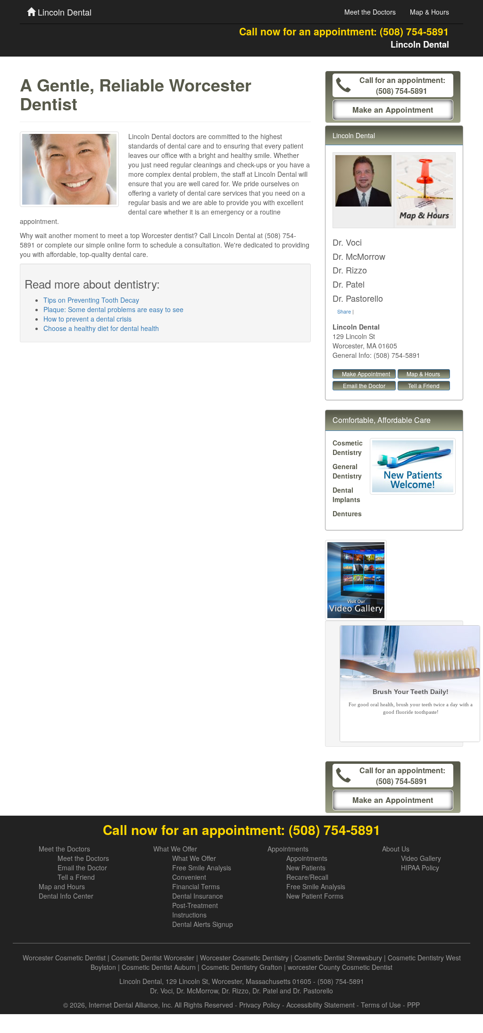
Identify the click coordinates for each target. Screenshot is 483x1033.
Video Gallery (421, 858)
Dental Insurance (197, 896)
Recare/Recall (307, 877)
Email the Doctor (364, 385)
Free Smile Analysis (201, 867)
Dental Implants (346, 494)
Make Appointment (366, 374)
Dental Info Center (66, 896)
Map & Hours (429, 12)
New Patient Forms (314, 896)
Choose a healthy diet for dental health (101, 328)
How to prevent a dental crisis (87, 318)
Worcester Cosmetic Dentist (64, 957)
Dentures (347, 513)
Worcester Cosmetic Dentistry (244, 957)
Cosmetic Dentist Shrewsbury (338, 957)
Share (344, 311)
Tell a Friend (424, 385)
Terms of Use (381, 1004)
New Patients (305, 867)
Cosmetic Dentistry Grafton (241, 967)
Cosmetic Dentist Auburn (159, 967)
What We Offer (175, 848)
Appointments (287, 848)
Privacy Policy (259, 1004)
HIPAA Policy (420, 867)
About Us (395, 848)
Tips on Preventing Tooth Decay (91, 300)
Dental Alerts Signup (202, 924)
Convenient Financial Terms (196, 881)
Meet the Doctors (370, 12)
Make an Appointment (392, 109)
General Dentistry (347, 471)
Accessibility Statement (320, 1004)
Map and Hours (62, 886)
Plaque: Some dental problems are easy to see (113, 309)
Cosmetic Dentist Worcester (152, 957)
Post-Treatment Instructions (195, 910)
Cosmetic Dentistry (348, 447)
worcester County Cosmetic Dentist (340, 967)
